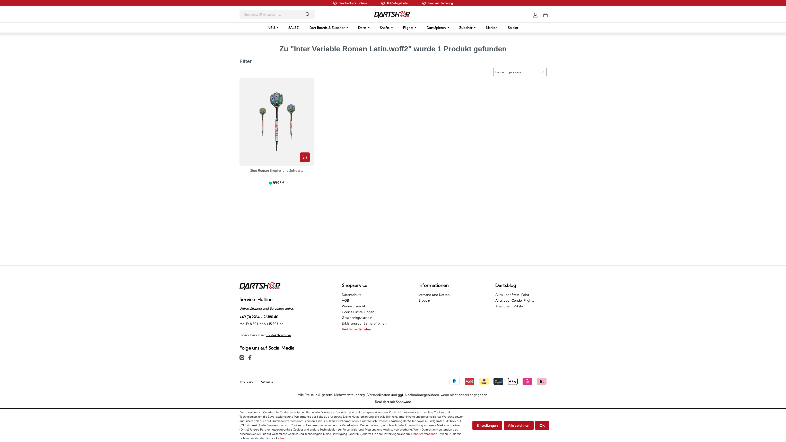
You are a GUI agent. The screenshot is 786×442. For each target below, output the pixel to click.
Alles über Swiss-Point (512, 295)
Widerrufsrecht (353, 306)
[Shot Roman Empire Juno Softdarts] (277, 122)
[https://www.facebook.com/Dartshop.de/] (249, 357)
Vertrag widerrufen (356, 329)
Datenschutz (351, 295)
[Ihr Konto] (535, 15)
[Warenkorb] (545, 15)
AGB (345, 300)
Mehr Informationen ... (425, 434)
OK (542, 425)
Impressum (247, 381)
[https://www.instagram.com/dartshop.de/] (241, 357)
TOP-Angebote (397, 3)
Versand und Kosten (434, 295)
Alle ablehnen (518, 425)
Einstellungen (487, 425)
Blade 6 (424, 300)
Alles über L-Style (509, 306)
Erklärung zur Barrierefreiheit (364, 323)
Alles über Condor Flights (514, 300)
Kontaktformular (278, 335)
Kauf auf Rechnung (440, 3)
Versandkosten (378, 395)
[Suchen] (309, 14)
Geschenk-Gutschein (353, 3)
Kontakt (267, 381)
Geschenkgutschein (357, 318)
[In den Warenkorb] (305, 157)
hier (282, 438)
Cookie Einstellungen (358, 312)
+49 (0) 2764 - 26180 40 (258, 317)
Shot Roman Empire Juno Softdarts (276, 171)
